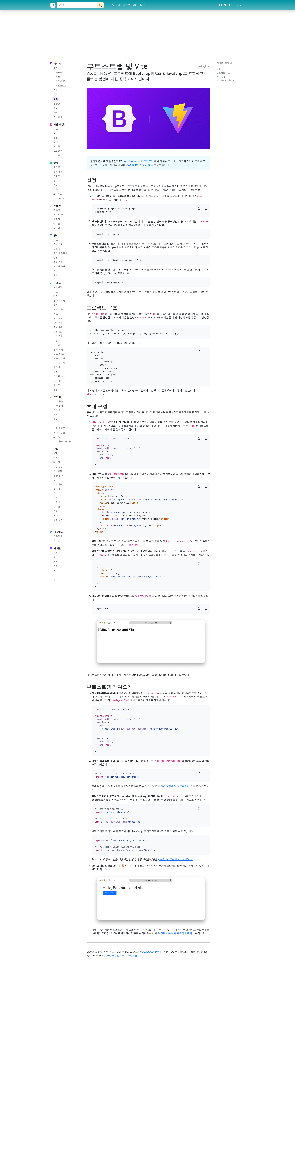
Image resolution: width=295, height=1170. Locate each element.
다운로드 (57, 72)
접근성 (56, 103)
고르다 (56, 248)
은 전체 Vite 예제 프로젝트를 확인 (176, 933)
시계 (55, 524)
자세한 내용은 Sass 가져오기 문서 (176, 786)
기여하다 (57, 116)
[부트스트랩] (53, 5)
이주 (55, 580)
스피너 (56, 380)
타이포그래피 (59, 214)
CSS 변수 (57, 150)
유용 (55, 189)
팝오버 (56, 367)
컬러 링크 (58, 410)
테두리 (56, 462)
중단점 (56, 167)
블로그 (143, 5)
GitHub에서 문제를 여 (153, 951)
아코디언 (57, 287)
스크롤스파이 (59, 376)
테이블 (56, 223)
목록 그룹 (58, 336)
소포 (55, 94)
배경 (55, 457)
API (55, 453)
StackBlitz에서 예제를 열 (139, 165)
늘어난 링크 (59, 427)
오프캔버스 (58, 353)
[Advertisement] (147, 35)
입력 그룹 (58, 261)
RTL (55, 112)
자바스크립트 (59, 85)
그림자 (56, 502)
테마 (135, 5)
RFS (55, 107)
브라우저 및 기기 (61, 81)
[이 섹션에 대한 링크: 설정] (98, 180)
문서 (112, 5)
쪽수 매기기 (59, 358)
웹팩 (55, 90)
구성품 (56, 146)
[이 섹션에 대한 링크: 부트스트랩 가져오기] (134, 686)
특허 (55, 565)
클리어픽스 (58, 401)
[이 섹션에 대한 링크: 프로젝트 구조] (119, 307)
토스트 (56, 385)
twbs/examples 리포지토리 (138, 161)
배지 (55, 295)
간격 (55, 510)
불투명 (56, 488)
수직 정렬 (58, 519)
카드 (55, 313)
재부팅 (56, 210)
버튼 (55, 304)
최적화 (56, 155)
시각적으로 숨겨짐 (62, 441)
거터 (55, 184)
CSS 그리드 (58, 198)
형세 (55, 270)
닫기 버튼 (58, 322)
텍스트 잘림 (59, 432)
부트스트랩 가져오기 (226, 80)
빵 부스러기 (59, 300)
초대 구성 (221, 76)
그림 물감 (58, 466)
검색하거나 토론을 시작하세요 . (121, 955)
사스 (55, 133)
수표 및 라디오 (60, 253)
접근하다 (57, 536)
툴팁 (55, 389)
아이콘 (126, 5)
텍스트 (56, 515)
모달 (55, 340)
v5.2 (241, 5)
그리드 (56, 175)
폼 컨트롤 (58, 244)
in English (203, 66)
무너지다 (57, 327)
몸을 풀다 (58, 475)
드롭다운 (57, 331)
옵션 (55, 137)
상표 (55, 561)
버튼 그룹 (58, 309)
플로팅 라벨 (59, 266)
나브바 (56, 344)
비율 (55, 419)
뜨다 (55, 479)
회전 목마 (58, 318)
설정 (218, 68)
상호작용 (57, 484)
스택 (55, 423)
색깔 (55, 141)
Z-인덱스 (57, 193)
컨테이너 (57, 171)
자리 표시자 (59, 362)
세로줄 (56, 436)
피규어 (56, 227)
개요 (55, 128)
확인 (55, 275)
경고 (55, 291)
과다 (55, 493)
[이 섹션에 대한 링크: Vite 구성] (110, 406)
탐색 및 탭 (58, 349)
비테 (55, 98)
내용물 (56, 76)
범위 (55, 257)
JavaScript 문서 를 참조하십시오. (175, 859)
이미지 (56, 218)
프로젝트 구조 (223, 72)
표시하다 (57, 470)
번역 (55, 570)
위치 (55, 414)
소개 (55, 67)
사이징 (56, 506)
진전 (55, 371)
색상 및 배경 (59, 405)
